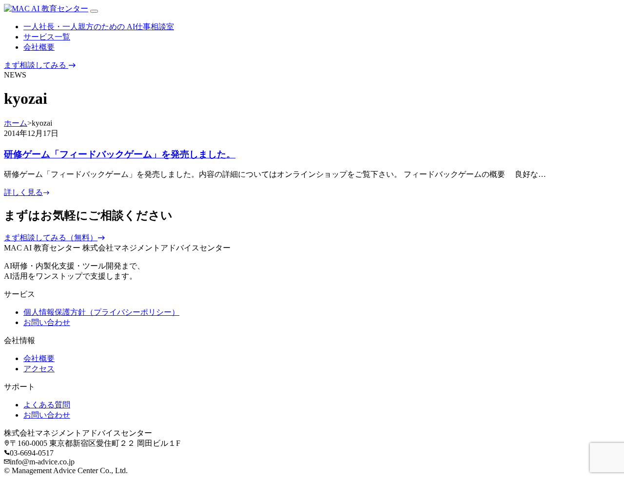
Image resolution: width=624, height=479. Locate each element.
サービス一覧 (46, 37)
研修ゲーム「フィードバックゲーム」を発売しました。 (119, 154)
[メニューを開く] (94, 11)
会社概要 (39, 47)
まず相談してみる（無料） (51, 237)
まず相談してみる (36, 65)
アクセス (39, 368)
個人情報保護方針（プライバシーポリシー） (101, 312)
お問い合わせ (46, 322)
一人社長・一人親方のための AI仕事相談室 (98, 26)
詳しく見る (23, 192)
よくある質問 (46, 405)
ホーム (15, 123)
